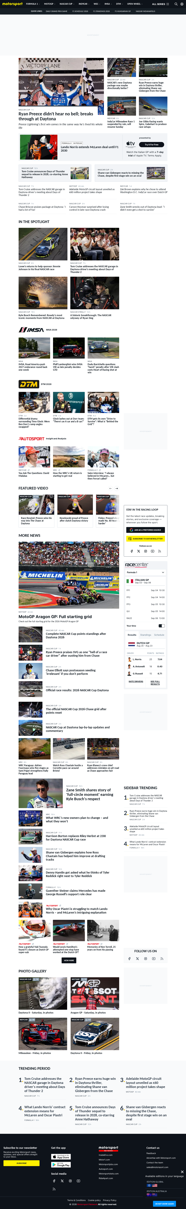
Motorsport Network (87, 1204)
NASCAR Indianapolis (145, 11)
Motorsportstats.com (109, 1173)
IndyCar (83, 4)
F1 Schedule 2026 (80, 11)
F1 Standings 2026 (101, 11)
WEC (96, 4)
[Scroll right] (116, 488)
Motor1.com (104, 1159)
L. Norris (137, 659)
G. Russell (138, 673)
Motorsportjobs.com (108, 1164)
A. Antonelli (139, 666)
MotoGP (48, 4)
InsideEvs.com (105, 1155)
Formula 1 (32, 4)
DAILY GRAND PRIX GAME (56, 11)
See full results (155, 682)
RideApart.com (106, 1178)
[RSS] (159, 551)
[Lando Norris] (129, 659)
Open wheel (134, 4)
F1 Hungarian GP (123, 11)
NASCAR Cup (66, 4)
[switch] (161, 625)
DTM (118, 4)
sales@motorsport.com (157, 1167)
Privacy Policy (109, 1200)
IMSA (107, 4)
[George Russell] (129, 673)
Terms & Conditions (76, 1200)
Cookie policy (94, 1200)
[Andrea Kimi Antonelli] (129, 666)
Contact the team (154, 1162)
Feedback (151, 1153)
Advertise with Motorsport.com (161, 1158)
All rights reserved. (107, 1204)
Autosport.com (106, 1169)
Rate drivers (136, 681)
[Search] (176, 4)
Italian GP (142, 580)
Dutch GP (143, 643)
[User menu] (182, 4)
